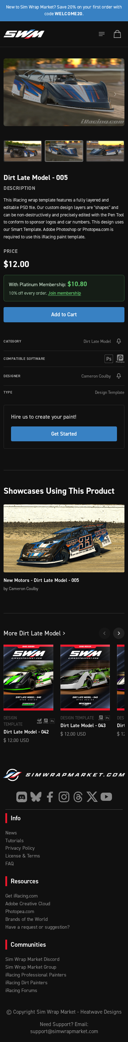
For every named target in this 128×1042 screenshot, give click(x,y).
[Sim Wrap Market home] (24, 34)
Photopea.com (19, 911)
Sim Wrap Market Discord (32, 959)
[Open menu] (102, 34)
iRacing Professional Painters (35, 975)
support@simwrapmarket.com (64, 1031)
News (11, 832)
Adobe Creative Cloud (27, 903)
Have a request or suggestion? (37, 927)
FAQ (9, 863)
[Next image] (115, 94)
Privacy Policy (20, 848)
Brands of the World (26, 919)
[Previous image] (12, 94)
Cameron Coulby (96, 376)
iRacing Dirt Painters (26, 982)
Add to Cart (64, 314)
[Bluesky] (36, 797)
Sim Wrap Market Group (30, 967)
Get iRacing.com (21, 896)
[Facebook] (49, 797)
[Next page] (118, 633)
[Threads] (78, 797)
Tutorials (14, 840)
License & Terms (22, 856)
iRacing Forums (21, 990)
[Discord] (21, 797)
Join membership (64, 293)
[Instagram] (64, 797)
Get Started (64, 433)
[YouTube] (106, 797)
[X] (92, 797)
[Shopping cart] (117, 34)
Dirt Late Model (97, 341)
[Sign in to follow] (118, 341)
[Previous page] (104, 633)
